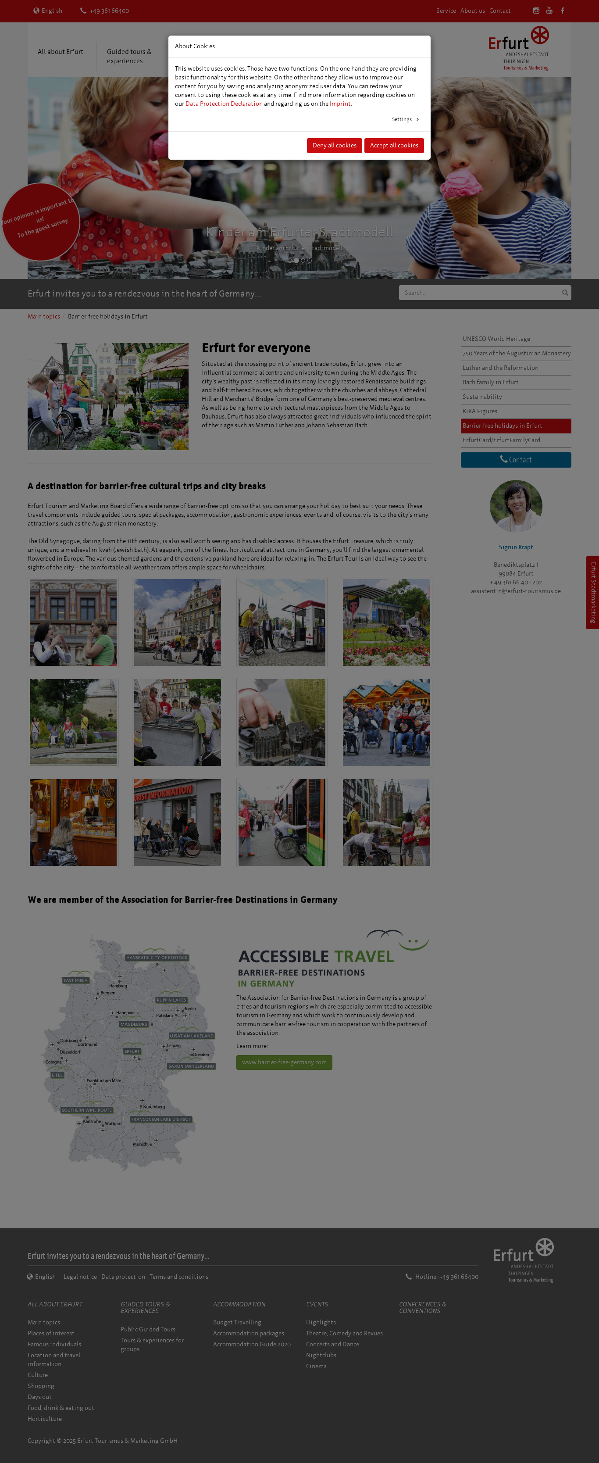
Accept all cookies (394, 145)
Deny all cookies (335, 145)
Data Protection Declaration (224, 103)
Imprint (340, 103)
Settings (402, 119)
